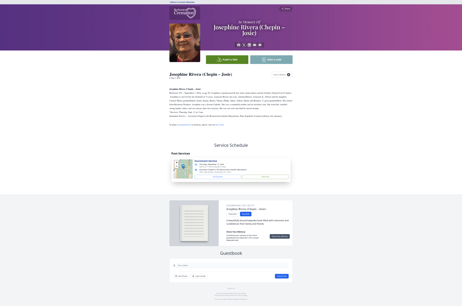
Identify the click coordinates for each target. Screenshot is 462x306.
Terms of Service (237, 295)
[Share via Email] (254, 45)
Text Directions (218, 177)
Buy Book (245, 214)
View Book (232, 214)
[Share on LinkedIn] (249, 45)
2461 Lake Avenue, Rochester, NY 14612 (215, 172)
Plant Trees (265, 177)
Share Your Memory (280, 236)
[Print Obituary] (260, 45)
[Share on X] (244, 45)
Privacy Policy (224, 295)
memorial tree (185, 124)
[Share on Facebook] (239, 45)
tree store (220, 124)
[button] (183, 166)
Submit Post (282, 276)
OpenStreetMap (233, 299)
